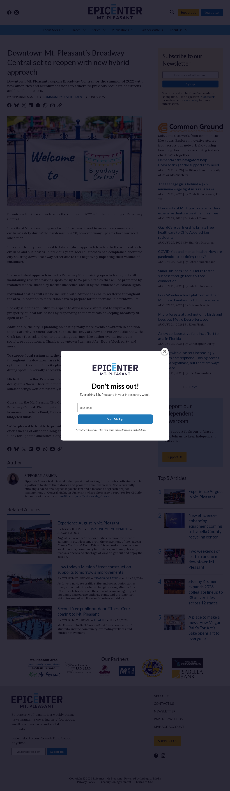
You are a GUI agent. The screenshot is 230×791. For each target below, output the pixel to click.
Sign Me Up (115, 419)
